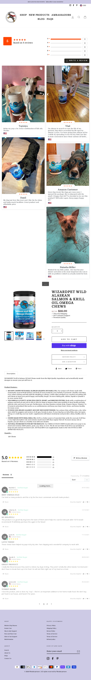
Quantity (56, 327)
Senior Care (8, 628)
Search (6, 650)
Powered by (80, 476)
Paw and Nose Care (10, 634)
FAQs (50, 19)
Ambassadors (61, 15)
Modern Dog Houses (10, 625)
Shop (23, 15)
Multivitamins (8, 639)
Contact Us (7, 658)
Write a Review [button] (81, 458)
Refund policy (51, 639)
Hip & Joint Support (10, 631)
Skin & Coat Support (10, 636)
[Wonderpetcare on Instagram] (48, 658)
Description (11, 373)
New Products (39, 15)
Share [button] (6, 502)
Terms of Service (52, 634)
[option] (45, 2)
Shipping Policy (51, 628)
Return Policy (69, 357)
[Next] (43, 338)
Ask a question (69, 361)
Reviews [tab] (6, 475)
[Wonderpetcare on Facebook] (52, 658)
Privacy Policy (51, 625)
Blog (41, 19)
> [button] (51, 604)
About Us (7, 653)
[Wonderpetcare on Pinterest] (57, 658)
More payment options (69, 350)
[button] (3, 94)
